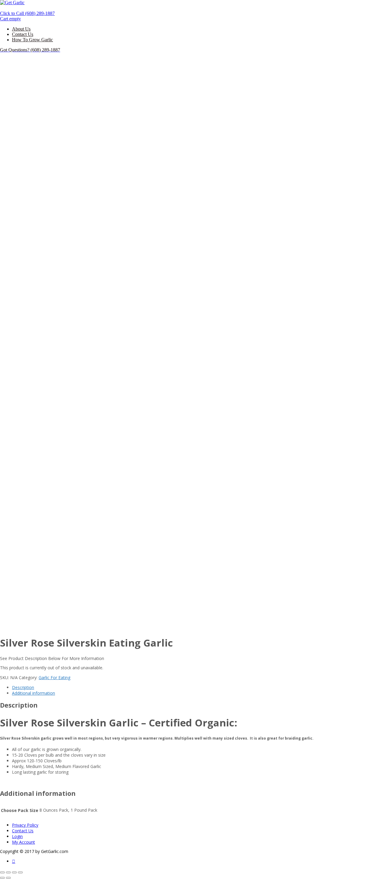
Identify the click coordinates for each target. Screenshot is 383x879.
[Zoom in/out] (20, 872)
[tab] (197, 687)
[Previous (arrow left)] (2, 878)
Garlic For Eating (54, 677)
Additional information (33, 693)
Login (17, 836)
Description (23, 687)
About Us (21, 28)
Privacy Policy (25, 825)
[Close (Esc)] (2, 872)
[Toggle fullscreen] (14, 872)
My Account (23, 842)
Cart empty (10, 18)
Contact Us (22, 34)
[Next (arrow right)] (8, 878)
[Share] (8, 872)
